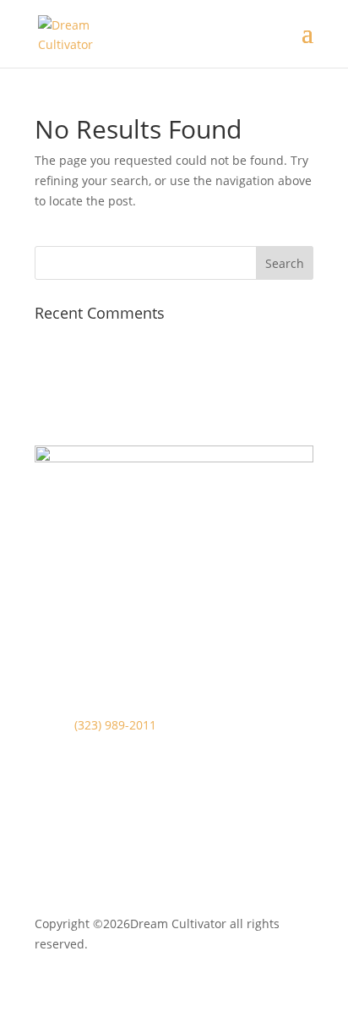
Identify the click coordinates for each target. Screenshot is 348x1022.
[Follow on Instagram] (81, 842)
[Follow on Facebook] (48, 842)
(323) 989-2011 (115, 725)
